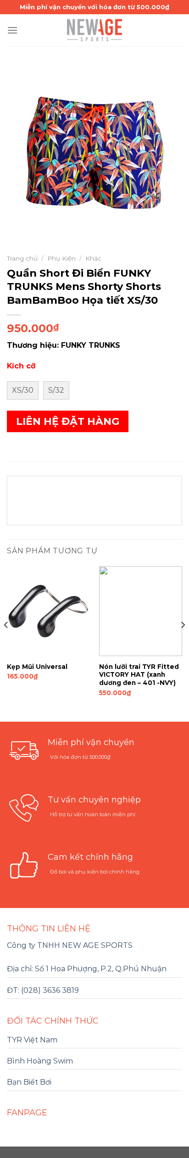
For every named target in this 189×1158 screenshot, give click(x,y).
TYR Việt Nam (32, 1040)
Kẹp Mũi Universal (37, 666)
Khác (93, 258)
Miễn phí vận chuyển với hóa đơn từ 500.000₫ (94, 7)
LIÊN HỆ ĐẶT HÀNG (67, 421)
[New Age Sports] (94, 30)
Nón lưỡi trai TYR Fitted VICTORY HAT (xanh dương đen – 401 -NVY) (139, 674)
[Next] (182, 643)
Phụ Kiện (61, 258)
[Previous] (6, 643)
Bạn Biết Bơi (29, 1082)
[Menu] (12, 30)
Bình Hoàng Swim (40, 1061)
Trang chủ (22, 258)
